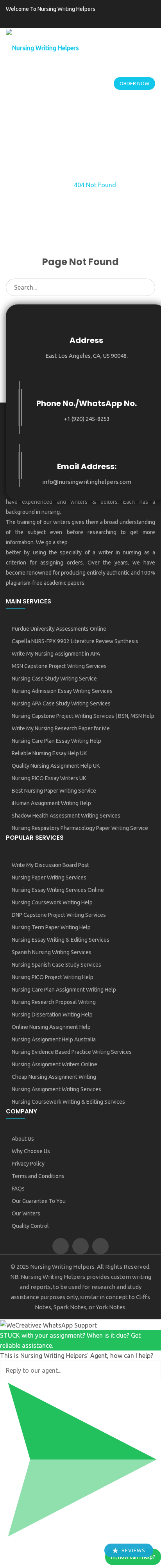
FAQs (18, 1188)
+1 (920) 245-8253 (87, 418)
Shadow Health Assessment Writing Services (66, 815)
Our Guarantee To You (39, 1201)
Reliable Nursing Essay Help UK (49, 753)
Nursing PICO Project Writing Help (52, 977)
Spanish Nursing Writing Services (51, 952)
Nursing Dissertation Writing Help (52, 1014)
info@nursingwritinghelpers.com (86, 481)
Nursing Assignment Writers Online (54, 1064)
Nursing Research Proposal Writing (54, 1002)
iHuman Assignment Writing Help (51, 803)
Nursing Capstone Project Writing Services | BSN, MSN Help (83, 716)
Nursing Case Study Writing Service (54, 678)
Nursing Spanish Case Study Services (56, 965)
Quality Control (30, 1226)
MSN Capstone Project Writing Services (59, 666)
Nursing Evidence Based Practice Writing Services (72, 1052)
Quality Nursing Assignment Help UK (56, 766)
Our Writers (26, 1213)
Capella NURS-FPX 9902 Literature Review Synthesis (75, 641)
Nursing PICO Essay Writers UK (49, 778)
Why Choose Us (31, 1151)
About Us (23, 1139)
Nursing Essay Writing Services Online (58, 890)
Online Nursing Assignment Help (51, 1027)
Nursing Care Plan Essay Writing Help (56, 741)
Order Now (134, 83)
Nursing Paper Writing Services (49, 877)
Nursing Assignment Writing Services (56, 1089)
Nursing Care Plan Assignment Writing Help (64, 989)
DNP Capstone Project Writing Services (59, 915)
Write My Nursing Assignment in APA (56, 654)
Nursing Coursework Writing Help (52, 902)
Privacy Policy (28, 1164)
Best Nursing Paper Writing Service (54, 791)
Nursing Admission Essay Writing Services (62, 691)
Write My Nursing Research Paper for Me (61, 728)
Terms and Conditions (38, 1176)
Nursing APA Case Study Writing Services (61, 703)
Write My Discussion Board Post (50, 865)
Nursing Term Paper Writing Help (51, 927)
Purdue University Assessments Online (59, 629)
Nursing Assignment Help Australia (54, 1039)
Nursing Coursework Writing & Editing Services (68, 1102)
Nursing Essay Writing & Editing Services (60, 940)
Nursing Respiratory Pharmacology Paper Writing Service (80, 828)
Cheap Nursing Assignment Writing (54, 1077)
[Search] (146, 286)
